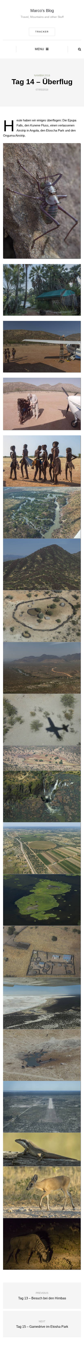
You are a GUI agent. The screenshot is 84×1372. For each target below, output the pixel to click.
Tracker (42, 31)
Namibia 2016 (42, 75)
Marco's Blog (42, 10)
